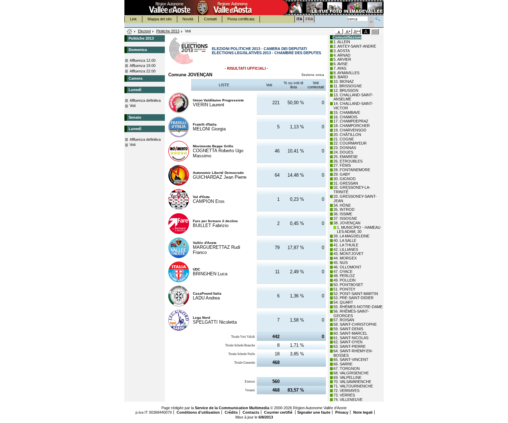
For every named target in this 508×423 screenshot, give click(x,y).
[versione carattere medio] (339, 31)
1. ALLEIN (341, 42)
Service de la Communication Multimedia (232, 408)
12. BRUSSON (345, 90)
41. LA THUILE (345, 245)
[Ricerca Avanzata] (377, 18)
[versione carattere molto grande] (357, 31)
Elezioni (144, 31)
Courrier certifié (278, 412)
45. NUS (340, 262)
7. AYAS (339, 68)
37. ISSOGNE (345, 218)
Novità (187, 19)
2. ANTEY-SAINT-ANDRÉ (354, 46)
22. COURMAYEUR (350, 143)
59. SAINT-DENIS (348, 329)
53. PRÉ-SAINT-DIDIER (353, 298)
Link (133, 19)
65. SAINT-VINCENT (350, 359)
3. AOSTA (341, 51)
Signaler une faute (313, 412)
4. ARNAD (341, 55)
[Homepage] (129, 32)
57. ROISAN (343, 320)
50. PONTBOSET (348, 285)
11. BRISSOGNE (347, 86)
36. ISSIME (342, 214)
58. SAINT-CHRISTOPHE (355, 324)
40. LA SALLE (344, 240)
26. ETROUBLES (348, 161)
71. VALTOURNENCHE (353, 386)
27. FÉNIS (342, 165)
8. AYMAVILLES (346, 73)
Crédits (231, 412)
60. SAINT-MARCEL (350, 333)
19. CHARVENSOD (349, 130)
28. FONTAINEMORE (351, 170)
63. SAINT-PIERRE (349, 346)
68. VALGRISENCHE (351, 373)
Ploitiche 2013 (167, 31)
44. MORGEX (345, 258)
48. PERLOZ (344, 276)
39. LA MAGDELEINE (351, 236)
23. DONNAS (344, 148)
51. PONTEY (344, 289)
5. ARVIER (342, 59)
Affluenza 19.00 (143, 65)
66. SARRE (342, 364)
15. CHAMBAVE (346, 112)
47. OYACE (342, 271)
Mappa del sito (160, 19)
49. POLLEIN (344, 280)
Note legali (363, 412)
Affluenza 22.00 (143, 71)
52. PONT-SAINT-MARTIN (355, 294)
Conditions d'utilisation (198, 412)
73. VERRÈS (344, 395)
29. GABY (341, 174)
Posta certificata (240, 19)
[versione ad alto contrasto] (366, 31)
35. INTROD (344, 209)
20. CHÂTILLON (347, 134)
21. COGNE (343, 139)
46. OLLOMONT (347, 267)
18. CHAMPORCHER (351, 126)
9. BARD (340, 77)
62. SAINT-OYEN (348, 342)
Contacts (251, 412)
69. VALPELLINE (347, 377)
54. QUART (343, 302)
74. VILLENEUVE (348, 399)
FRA (309, 19)
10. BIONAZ (343, 81)
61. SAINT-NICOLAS (350, 338)
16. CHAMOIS (345, 117)
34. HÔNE (342, 205)
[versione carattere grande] (348, 31)
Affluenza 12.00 (143, 60)
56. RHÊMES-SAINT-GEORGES (351, 313)
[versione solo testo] (375, 31)
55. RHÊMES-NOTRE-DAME (358, 307)
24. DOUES (343, 152)
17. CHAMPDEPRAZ (350, 121)
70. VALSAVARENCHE (352, 382)
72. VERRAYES (346, 390)
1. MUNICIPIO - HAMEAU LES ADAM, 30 (358, 229)
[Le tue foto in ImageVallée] (332, 7)
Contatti (210, 19)
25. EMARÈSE (345, 157)
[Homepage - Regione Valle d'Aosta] (202, 7)
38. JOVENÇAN (346, 223)
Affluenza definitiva (145, 100)
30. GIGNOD (344, 179)
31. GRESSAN (345, 183)
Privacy (341, 412)
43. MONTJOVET (348, 254)
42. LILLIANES (345, 249)
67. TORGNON (346, 368)
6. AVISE (340, 64)
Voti (132, 106)
